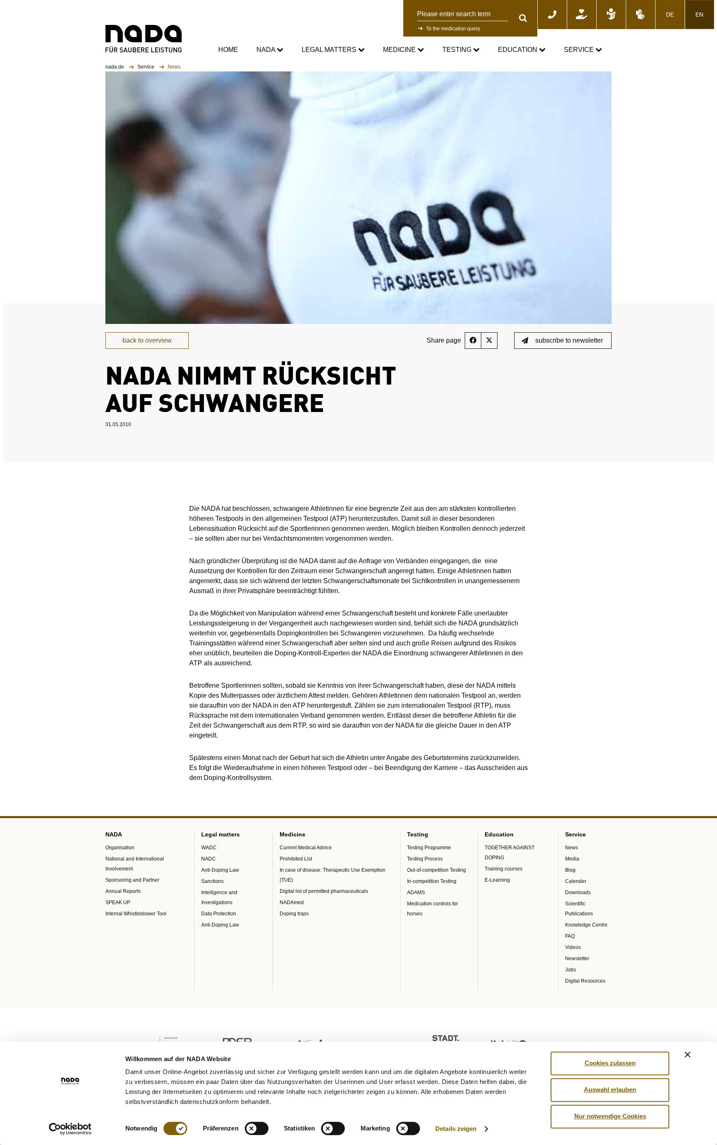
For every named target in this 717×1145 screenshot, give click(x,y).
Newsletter (577, 958)
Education (518, 49)
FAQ (570, 936)
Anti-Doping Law (220, 870)
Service (579, 49)
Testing (457, 49)
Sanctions (212, 881)
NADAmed (292, 902)
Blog (570, 870)
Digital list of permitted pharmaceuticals (324, 891)
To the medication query (453, 29)
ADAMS (416, 892)
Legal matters (330, 49)
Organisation (119, 848)
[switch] (256, 1128)
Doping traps (294, 914)
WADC (209, 848)
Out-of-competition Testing (436, 870)
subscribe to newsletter (569, 340)
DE (670, 14)
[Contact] (552, 14)
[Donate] (581, 14)
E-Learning (497, 880)
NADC (208, 859)
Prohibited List (296, 859)
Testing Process (425, 859)
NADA (266, 49)
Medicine (400, 49)
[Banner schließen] (687, 1054)
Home (228, 49)
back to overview (147, 340)
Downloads (578, 892)
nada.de (115, 67)
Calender (575, 881)
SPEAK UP (117, 902)
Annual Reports (123, 891)
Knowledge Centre (586, 925)
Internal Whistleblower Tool (135, 914)
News (571, 848)
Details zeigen (455, 1128)
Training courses (503, 869)
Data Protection (218, 914)
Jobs (570, 970)
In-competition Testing (431, 881)
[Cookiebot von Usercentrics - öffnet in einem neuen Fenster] (70, 1129)
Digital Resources (585, 981)
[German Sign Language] (640, 14)
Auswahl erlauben (610, 1089)
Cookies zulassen (610, 1063)
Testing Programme (429, 848)
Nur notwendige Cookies (610, 1116)
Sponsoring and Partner (132, 880)
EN (699, 14)
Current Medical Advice (306, 848)
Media (572, 859)
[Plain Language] (611, 14)
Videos (573, 947)
